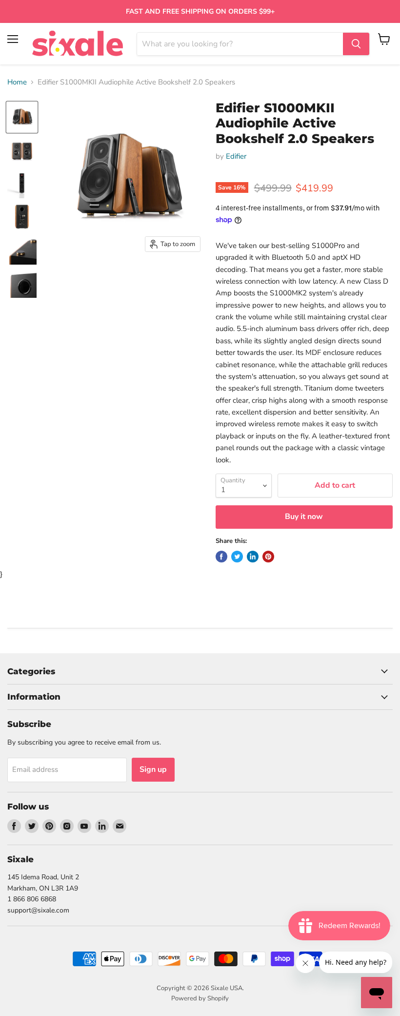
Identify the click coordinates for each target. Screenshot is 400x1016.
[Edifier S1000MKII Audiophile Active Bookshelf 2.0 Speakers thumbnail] (22, 150)
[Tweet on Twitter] (237, 556)
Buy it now (304, 516)
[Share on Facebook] (221, 556)
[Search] (356, 44)
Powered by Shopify (200, 998)
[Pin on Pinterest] (268, 556)
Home (17, 82)
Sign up (153, 769)
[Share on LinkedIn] (253, 556)
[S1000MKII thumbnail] (22, 117)
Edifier (236, 156)
